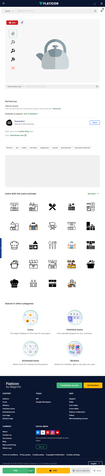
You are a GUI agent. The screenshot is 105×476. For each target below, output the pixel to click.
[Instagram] (52, 432)
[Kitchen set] (91, 207)
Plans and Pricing (9, 445)
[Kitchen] (14, 207)
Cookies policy (38, 455)
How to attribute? (31, 114)
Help (71, 393)
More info (57, 109)
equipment (44, 148)
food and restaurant (82, 148)
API (37, 399)
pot (17, 148)
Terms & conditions (10, 455)
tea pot (55, 148)
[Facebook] (38, 432)
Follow (71, 415)
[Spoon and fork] (52, 207)
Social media (42, 426)
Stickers (6, 405)
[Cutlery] (52, 245)
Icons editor (74, 409)
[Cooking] (14, 264)
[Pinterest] (48, 432)
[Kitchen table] (71, 207)
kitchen (10, 148)
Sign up (41, 447)
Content (7, 393)
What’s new (7, 448)
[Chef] (52, 226)
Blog (4, 441)
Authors (6, 399)
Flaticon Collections (77, 412)
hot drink (33, 148)
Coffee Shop (24, 131)
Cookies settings (73, 455)
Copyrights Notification (55, 455)
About (5, 432)
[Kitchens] (71, 226)
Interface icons (9, 409)
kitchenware (66, 148)
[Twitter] (43, 432)
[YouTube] (57, 432)
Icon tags (6, 415)
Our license (7, 438)
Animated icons (9, 412)
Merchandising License (78, 418)
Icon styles (73, 405)
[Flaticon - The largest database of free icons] (49, 3)
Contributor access (69, 385)
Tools (39, 393)
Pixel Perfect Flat (17, 135)
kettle (24, 148)
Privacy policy (25, 455)
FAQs (71, 402)
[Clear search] (89, 11)
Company (7, 426)
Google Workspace (43, 402)
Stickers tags (8, 418)
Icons (5, 402)
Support (72, 399)
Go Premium (93, 385)
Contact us (7, 435)
